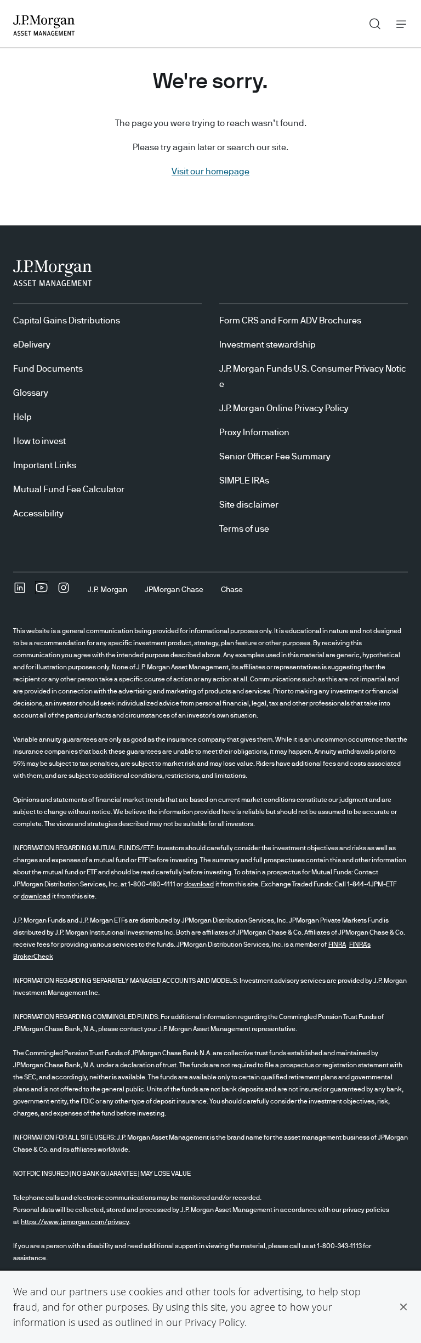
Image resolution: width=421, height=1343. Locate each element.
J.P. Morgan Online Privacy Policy (284, 408)
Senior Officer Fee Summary (275, 456)
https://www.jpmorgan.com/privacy (75, 1222)
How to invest (39, 441)
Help (22, 417)
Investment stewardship (267, 344)
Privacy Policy (214, 1322)
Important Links (44, 465)
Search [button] (370, 21)
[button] (403, 1306)
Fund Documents (48, 369)
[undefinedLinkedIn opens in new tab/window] (19, 591)
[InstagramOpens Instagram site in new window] (63, 591)
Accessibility (38, 513)
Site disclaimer (248, 504)
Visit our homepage (210, 171)
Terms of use (244, 529)
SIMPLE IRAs (244, 480)
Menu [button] (398, 23)
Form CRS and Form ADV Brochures (290, 320)
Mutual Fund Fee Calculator (68, 489)
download (199, 884)
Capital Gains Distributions (66, 320)
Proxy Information (254, 432)
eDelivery (31, 344)
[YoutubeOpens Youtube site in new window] (41, 591)
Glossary (30, 393)
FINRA (337, 944)
